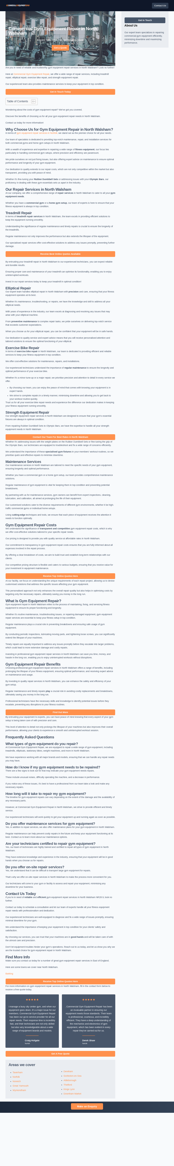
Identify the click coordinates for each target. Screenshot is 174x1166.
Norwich (17, 1081)
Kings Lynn (69, 1089)
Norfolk (16, 1077)
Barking (9, 973)
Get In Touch (145, 20)
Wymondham (19, 1090)
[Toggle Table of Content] (32, 101)
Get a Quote (60, 47)
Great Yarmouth (20, 1086)
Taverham (18, 1072)
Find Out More (60, 712)
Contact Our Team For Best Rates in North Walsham (60, 437)
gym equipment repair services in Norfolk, (37, 133)
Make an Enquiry (87, 1106)
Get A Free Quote (60, 1053)
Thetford (68, 1085)
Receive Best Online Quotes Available (60, 254)
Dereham (68, 1071)
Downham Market (72, 1093)
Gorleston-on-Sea (72, 1076)
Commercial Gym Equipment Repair (31, 74)
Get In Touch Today (60, 92)
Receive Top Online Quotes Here (60, 576)
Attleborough (70, 1080)
